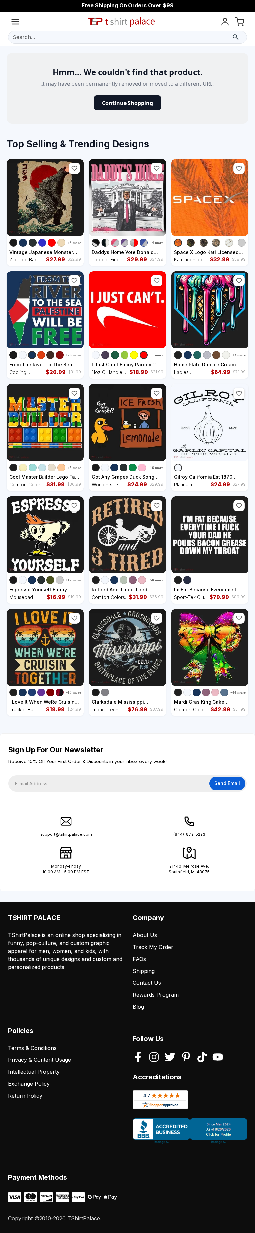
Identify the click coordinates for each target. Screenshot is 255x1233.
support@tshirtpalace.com (66, 834)
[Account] (225, 22)
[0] (239, 22)
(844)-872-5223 (189, 834)
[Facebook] (138, 1058)
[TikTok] (202, 1058)
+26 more (73, 355)
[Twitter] (170, 1058)
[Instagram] (154, 1058)
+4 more (156, 243)
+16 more (155, 468)
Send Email (227, 783)
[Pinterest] (186, 1058)
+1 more (156, 355)
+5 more (74, 468)
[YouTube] (217, 1058)
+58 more (155, 580)
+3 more (74, 243)
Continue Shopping (127, 103)
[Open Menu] (15, 22)
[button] (74, 168)
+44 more (238, 692)
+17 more (73, 580)
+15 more (73, 692)
